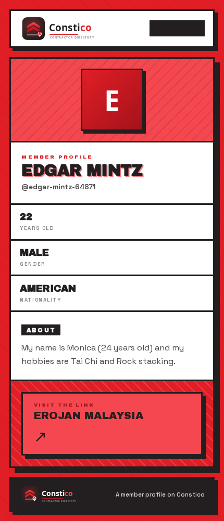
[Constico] (68, 29)
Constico (177, 28)
